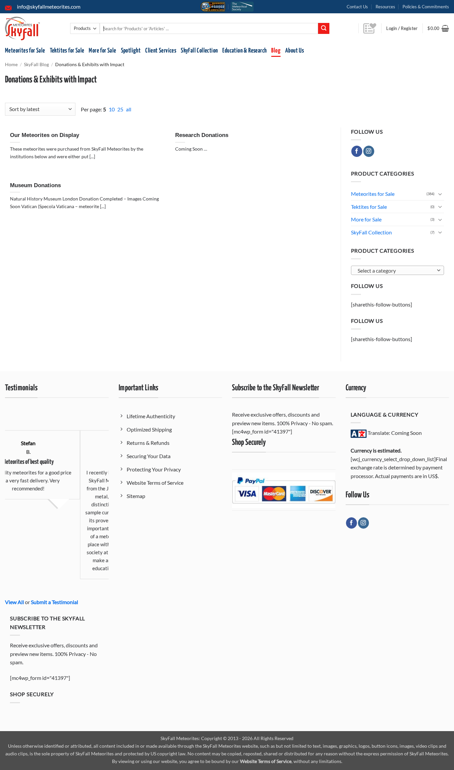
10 (112, 109)
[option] (84, 494)
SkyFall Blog (36, 64)
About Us (294, 51)
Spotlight (131, 51)
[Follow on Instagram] (368, 151)
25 (120, 109)
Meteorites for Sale (25, 51)
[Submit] (323, 28)
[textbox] (395, 270)
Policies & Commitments (425, 6)
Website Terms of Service (265, 761)
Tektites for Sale (67, 51)
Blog (276, 51)
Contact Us (357, 6)
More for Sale (102, 51)
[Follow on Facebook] (356, 151)
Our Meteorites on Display (44, 135)
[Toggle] (440, 194)
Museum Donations (35, 185)
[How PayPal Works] (283, 489)
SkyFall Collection (199, 51)
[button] (438, 28)
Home (11, 64)
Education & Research (244, 51)
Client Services (160, 51)
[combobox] (397, 270)
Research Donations (201, 135)
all (128, 109)
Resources (385, 6)
